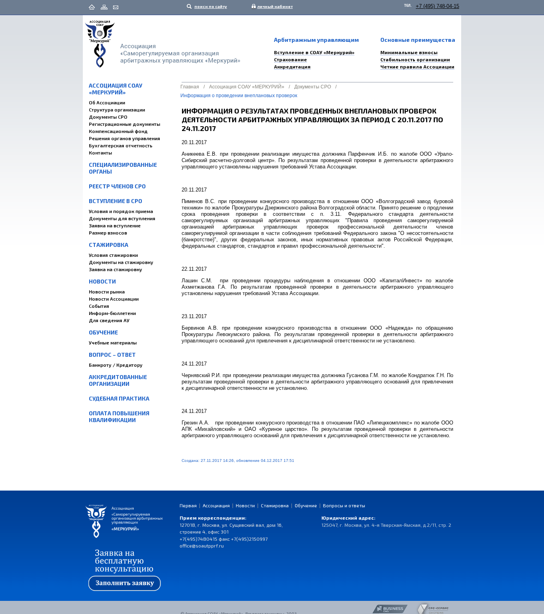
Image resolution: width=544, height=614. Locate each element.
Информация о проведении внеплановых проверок (238, 95)
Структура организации (117, 109)
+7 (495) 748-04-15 (437, 6)
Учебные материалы (113, 342)
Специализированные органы (123, 168)
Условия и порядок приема (121, 211)
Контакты (100, 152)
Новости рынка (107, 291)
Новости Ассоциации (114, 298)
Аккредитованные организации (118, 380)
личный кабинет (273, 6)
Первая (188, 505)
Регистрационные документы (124, 124)
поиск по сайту (210, 6)
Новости (102, 281)
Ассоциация (216, 505)
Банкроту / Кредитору (116, 365)
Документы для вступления (122, 218)
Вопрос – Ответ (112, 354)
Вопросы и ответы (344, 505)
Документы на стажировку (121, 262)
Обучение (103, 332)
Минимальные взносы (409, 52)
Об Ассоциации (107, 102)
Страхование (290, 59)
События (99, 306)
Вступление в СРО (115, 200)
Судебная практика (119, 398)
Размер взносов (108, 232)
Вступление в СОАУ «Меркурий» (314, 52)
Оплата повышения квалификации (119, 416)
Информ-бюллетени (112, 313)
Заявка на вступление (115, 225)
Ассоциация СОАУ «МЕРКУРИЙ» (115, 89)
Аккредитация (292, 66)
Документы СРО (108, 116)
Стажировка (108, 244)
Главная (189, 87)
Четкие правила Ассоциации (417, 66)
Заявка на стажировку (115, 269)
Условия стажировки (113, 255)
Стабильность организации (415, 59)
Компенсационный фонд (118, 131)
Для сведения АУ (109, 320)
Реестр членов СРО (117, 186)
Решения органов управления (124, 138)
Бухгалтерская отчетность (121, 145)
